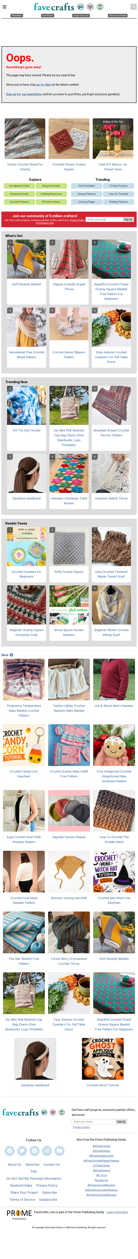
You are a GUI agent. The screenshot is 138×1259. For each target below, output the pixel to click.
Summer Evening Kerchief (69, 898)
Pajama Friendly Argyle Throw (69, 286)
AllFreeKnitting (101, 1151)
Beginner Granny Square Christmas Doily (27, 632)
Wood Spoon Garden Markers (69, 632)
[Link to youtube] (59, 1151)
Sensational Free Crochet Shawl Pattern (26, 354)
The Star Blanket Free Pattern (24, 961)
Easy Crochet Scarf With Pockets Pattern (24, 839)
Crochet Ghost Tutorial (103, 1085)
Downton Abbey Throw (111, 498)
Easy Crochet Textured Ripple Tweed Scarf (111, 574)
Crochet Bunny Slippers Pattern (69, 354)
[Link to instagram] (47, 1151)
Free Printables (87, 185)
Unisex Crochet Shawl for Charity (25, 166)
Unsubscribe (48, 1200)
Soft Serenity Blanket (26, 284)
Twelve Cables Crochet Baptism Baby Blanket (69, 708)
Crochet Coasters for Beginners (26, 574)
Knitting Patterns (119, 201)
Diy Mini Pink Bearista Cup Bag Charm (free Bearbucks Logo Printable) (69, 437)
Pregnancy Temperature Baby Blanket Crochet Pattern (24, 710)
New (4, 655)
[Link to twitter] (22, 1151)
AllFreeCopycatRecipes (101, 1185)
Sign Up (128, 219)
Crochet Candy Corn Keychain (24, 773)
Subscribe (49, 1192)
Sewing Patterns (87, 194)
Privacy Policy (77, 220)
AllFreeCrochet (101, 1146)
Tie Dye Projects (119, 185)
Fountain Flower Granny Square (69, 166)
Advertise (32, 1165)
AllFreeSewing (101, 1170)
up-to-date (43, 84)
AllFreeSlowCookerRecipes (101, 1190)
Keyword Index (21, 1185)
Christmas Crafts (19, 194)
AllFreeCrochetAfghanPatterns (101, 1160)
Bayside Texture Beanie (69, 837)
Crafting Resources (51, 194)
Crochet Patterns (19, 201)
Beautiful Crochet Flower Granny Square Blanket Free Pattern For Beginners (111, 291)
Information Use (45, 223)
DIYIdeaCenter (101, 1165)
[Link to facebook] (10, 1151)
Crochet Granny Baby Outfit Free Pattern (69, 773)
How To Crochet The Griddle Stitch (114, 839)
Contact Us (52, 1165)
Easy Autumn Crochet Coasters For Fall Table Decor (111, 357)
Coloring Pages (86, 201)
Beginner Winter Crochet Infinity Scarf (111, 632)
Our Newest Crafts (19, 185)
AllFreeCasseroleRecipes (101, 1195)
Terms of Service (22, 1200)
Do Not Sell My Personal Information (33, 1179)
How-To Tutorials (118, 194)
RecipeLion (101, 1180)
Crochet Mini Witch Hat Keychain (114, 900)
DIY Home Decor (51, 201)
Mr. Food (101, 1175)
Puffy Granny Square (68, 572)
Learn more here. (118, 1212)
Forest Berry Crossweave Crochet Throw (69, 961)
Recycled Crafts (51, 185)
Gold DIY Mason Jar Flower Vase (113, 166)
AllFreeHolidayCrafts (101, 1155)
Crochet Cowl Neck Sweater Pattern (23, 900)
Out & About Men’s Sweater (114, 706)
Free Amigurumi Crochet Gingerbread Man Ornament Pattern (114, 776)
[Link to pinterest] (34, 1151)
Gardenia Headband (26, 498)
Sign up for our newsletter (24, 94)
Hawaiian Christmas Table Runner (69, 500)
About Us (14, 1165)
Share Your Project (24, 1192)
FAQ (34, 1171)
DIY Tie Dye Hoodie (26, 430)
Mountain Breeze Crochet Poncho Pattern (111, 432)
